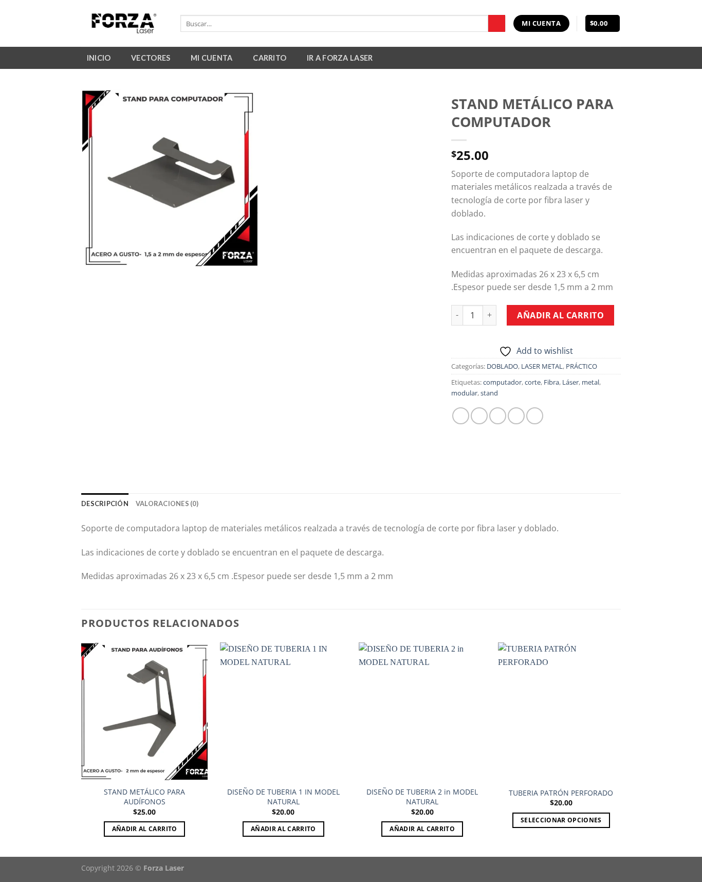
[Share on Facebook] (460, 415)
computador (502, 382)
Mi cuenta (212, 57)
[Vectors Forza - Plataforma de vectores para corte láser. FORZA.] (123, 23)
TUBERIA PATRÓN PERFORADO (561, 793)
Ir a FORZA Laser (340, 57)
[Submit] (496, 23)
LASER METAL (542, 366)
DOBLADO (502, 366)
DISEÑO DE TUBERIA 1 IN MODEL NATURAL (283, 796)
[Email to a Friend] (497, 415)
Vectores (150, 57)
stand (489, 393)
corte (533, 382)
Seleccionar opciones (561, 820)
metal (590, 382)
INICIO (99, 57)
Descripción (104, 503)
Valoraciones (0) (167, 503)
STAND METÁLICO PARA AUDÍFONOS (144, 796)
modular (464, 393)
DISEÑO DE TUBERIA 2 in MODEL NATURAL (422, 796)
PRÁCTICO (581, 366)
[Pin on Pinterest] (516, 415)
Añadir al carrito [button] (144, 829)
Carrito (269, 57)
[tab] (104, 503)
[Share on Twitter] (479, 415)
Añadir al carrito (560, 315)
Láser (570, 382)
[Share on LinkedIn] (534, 415)
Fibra (551, 382)
